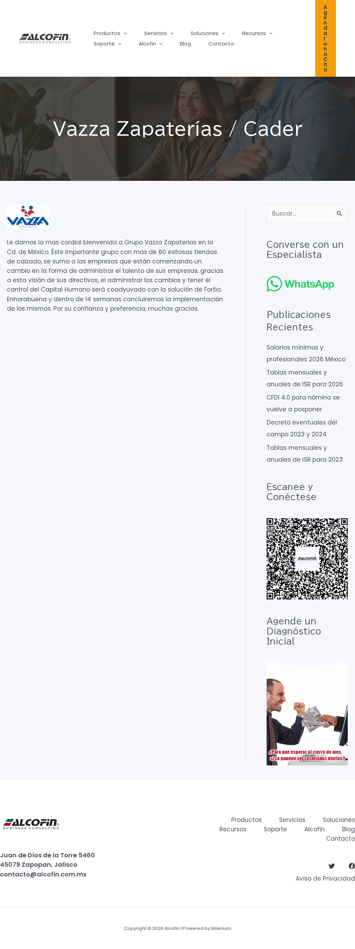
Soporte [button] (104, 43)
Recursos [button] (254, 33)
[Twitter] (332, 866)
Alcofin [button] (147, 43)
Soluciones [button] (204, 33)
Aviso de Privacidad (325, 878)
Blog (185, 43)
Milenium (221, 928)
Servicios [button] (155, 33)
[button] (123, 33)
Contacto (221, 43)
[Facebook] (352, 866)
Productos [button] (107, 33)
